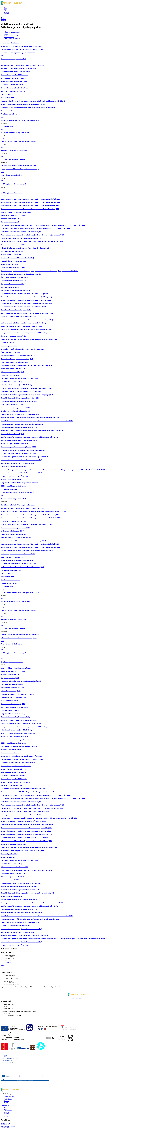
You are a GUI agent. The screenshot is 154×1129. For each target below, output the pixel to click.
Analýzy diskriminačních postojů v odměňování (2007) (19, 440)
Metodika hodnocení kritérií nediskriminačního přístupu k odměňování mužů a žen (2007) (30, 417)
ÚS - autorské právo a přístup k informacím (15, 132)
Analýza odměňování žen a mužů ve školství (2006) (17, 463)
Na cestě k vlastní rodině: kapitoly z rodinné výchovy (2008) (20, 398)
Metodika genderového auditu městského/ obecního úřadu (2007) (22, 424)
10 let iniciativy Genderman (10, 43)
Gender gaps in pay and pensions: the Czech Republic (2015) (21, 274)
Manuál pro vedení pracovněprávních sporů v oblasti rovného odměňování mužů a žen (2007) (32, 430)
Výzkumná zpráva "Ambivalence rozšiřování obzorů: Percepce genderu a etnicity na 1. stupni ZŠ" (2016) (35, 228)
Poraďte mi (3, 20)
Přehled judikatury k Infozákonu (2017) (14, 261)
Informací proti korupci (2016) (11, 218)
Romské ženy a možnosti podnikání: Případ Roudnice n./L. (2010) (22, 349)
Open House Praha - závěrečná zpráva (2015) (16, 310)
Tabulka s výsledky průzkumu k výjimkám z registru (18, 141)
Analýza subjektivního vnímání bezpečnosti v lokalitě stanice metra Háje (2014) (27, 320)
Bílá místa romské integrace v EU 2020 (13, 59)
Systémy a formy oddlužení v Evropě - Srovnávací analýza (20, 169)
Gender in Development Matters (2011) (13, 336)
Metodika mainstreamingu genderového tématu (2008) (18, 401)
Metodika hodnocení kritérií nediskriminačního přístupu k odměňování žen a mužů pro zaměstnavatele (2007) (37, 421)
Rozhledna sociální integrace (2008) (12, 404)
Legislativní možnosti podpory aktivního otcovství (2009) (19, 378)
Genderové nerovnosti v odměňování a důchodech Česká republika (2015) (25, 307)
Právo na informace (6, 1123)
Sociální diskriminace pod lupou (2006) (13, 466)
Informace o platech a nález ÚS (11, 479)
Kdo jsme (6, 9)
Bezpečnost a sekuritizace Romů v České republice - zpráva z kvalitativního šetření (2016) (30, 205)
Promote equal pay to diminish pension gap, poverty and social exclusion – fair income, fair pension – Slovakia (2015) (39, 271)
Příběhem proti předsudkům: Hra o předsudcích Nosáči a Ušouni (22, 49)
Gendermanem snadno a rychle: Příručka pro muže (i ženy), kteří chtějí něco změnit (28, 107)
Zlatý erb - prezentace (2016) (10, 222)
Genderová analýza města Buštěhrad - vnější (15, 88)
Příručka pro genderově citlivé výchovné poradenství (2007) (20, 414)
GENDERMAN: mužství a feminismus (13, 78)
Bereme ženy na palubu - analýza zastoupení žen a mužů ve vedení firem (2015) (27, 313)
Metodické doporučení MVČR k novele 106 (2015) (17, 258)
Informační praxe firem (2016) (11, 254)
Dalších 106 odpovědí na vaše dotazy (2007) (15, 443)
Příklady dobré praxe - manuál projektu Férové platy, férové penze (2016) (25, 248)
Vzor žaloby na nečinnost (9, 114)
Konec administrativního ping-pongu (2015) (15, 290)
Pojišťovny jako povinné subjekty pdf (13, 184)
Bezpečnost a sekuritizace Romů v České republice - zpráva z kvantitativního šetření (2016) (30, 199)
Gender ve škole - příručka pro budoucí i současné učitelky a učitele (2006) (25, 457)
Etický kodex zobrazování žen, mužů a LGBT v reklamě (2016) (21, 232)
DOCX (2, 129)
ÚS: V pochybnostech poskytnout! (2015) (14, 277)
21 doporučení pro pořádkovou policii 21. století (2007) (19, 453)
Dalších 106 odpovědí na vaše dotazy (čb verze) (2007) (18, 447)
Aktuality (6, 13)
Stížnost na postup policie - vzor (11, 489)
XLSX (2, 117)
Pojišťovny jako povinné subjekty (12, 193)
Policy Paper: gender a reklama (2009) (13, 368)
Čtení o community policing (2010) (12, 352)
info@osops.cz (8, 962)
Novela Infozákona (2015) (9, 264)
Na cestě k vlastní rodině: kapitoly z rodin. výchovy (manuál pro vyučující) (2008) (27, 395)
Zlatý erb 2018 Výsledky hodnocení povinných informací (19, 483)
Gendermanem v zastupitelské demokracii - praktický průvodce (21, 46)
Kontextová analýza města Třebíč (12, 85)
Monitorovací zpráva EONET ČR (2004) (14, 476)
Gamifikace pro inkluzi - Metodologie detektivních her (18, 68)
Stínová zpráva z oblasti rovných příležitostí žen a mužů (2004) (21, 473)
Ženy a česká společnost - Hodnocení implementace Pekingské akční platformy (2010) (29, 339)
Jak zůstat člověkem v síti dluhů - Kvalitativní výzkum (18, 165)
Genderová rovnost (5, 1127)
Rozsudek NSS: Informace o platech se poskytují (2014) (19, 316)
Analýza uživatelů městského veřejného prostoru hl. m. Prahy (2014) (23, 323)
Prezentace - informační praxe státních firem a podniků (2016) (21, 238)
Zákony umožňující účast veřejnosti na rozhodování (18, 492)
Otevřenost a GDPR (7, 98)
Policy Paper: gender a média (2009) (13, 372)
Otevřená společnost (9, 1096)
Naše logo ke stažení (77, 998)
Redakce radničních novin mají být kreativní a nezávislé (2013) (21, 326)
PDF (2, 55)
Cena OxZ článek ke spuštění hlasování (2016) (16, 212)
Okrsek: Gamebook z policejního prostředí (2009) (17, 359)
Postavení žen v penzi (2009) (10, 375)
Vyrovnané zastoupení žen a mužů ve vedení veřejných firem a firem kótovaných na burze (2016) (32, 235)
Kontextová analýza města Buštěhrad (13, 91)
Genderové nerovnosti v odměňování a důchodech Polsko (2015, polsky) (24, 294)
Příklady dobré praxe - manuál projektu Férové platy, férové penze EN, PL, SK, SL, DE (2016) (32, 241)
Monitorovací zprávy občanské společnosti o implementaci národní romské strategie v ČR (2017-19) (33, 101)
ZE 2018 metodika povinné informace (13, 486)
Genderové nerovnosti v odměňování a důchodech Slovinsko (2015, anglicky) (26, 300)
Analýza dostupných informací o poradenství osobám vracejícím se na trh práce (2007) (29, 437)
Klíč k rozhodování (7, 94)
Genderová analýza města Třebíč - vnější (14, 81)
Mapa (2, 965)
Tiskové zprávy (8, 10)
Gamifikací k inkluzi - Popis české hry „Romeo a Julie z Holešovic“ (23, 65)
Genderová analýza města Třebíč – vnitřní (14, 75)
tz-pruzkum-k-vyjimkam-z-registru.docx (14, 150)
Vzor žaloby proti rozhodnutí (10, 111)
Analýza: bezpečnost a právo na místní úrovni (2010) (18, 355)
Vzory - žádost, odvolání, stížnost (11, 175)
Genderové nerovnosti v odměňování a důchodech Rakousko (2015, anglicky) (26, 297)
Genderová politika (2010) (9, 346)
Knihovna (6, 12)
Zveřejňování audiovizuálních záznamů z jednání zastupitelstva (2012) (24, 333)
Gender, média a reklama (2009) (11, 381)
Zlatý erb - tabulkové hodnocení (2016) (13, 251)
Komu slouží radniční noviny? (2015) (13, 267)
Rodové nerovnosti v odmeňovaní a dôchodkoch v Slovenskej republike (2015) (26, 303)
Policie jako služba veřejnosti (8, 1126)
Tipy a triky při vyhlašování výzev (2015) (14, 280)
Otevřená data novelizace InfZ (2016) (13, 215)
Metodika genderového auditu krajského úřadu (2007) (19, 427)
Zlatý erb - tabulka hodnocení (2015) (13, 284)
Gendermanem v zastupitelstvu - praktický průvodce (18, 53)
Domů (5, 8)
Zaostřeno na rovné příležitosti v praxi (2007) (15, 411)
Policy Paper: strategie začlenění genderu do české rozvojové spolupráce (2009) (26, 365)
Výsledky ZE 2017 (7, 126)
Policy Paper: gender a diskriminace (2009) (15, 362)
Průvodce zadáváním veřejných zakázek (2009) (16, 385)
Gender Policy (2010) (8, 342)
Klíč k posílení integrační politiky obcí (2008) (15, 408)
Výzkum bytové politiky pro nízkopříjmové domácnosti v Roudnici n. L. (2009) (27, 388)
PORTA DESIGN (5, 1105)
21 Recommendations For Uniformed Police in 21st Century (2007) (23, 450)
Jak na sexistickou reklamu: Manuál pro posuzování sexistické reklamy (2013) (26, 329)
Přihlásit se (3, 19)
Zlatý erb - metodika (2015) (10, 287)
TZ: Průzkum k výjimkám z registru (13, 159)
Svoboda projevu (5, 1124)
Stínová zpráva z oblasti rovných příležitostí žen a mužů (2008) (21, 391)
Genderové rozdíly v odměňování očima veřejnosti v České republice (23, 104)
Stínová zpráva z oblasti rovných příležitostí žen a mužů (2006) (21, 460)
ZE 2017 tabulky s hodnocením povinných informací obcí (20, 120)
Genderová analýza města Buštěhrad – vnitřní (16, 71)
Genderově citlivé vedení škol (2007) (12, 434)
